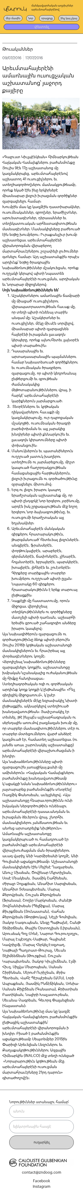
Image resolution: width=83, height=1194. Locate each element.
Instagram (41, 1186)
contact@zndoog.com (41, 1172)
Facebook (41, 1181)
